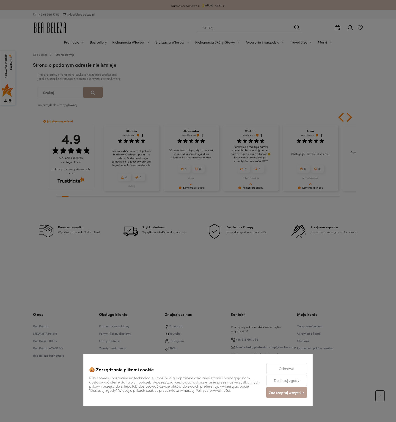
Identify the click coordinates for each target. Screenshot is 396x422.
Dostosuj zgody (286, 380)
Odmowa (286, 368)
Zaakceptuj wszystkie (287, 392)
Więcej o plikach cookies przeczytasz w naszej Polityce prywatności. (174, 390)
